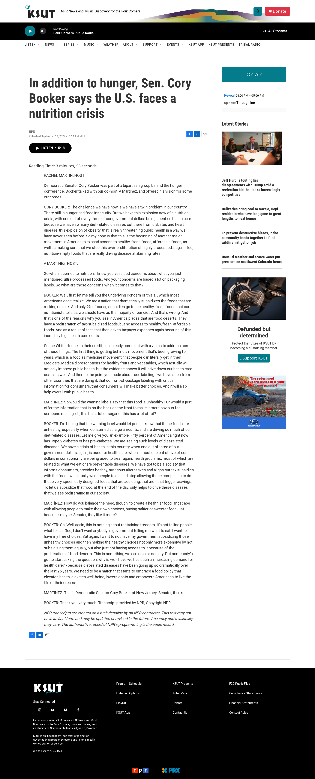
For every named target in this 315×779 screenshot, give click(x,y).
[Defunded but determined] (254, 298)
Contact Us (180, 712)
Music (89, 44)
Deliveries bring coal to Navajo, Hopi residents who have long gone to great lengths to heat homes (251, 214)
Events (173, 44)
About (128, 44)
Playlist (121, 703)
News (49, 44)
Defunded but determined (254, 332)
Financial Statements (243, 703)
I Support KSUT (254, 358)
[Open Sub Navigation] (39, 44)
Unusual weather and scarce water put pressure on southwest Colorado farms (252, 259)
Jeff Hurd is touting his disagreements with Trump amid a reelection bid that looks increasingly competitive (251, 187)
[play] (30, 31)
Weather (111, 44)
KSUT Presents (221, 44)
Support (150, 44)
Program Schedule (129, 683)
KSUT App (196, 44)
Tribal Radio (250, 44)
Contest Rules (238, 712)
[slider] (49, 31)
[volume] (42, 31)
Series (69, 44)
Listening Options (128, 693)
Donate (279, 11)
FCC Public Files (239, 683)
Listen (30, 44)
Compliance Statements (245, 693)
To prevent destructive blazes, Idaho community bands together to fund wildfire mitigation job (250, 238)
